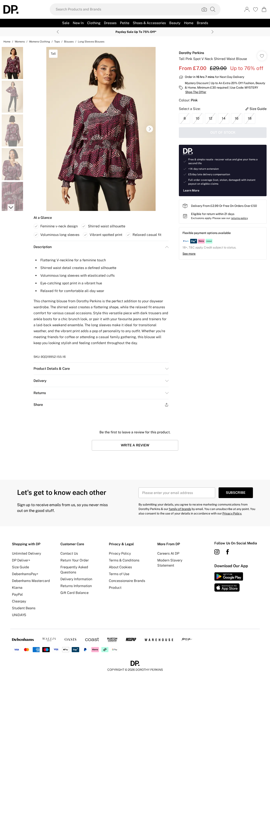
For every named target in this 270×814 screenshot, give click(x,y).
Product (115, 588)
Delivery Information (76, 579)
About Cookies (120, 567)
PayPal (17, 594)
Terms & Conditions (124, 560)
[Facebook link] (227, 551)
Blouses (69, 41)
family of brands (180, 509)
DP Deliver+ (21, 560)
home (6, 41)
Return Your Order (74, 560)
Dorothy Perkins (191, 53)
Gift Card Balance (74, 593)
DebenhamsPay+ (25, 574)
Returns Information (76, 586)
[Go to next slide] (149, 129)
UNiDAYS (19, 615)
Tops (57, 41)
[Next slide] (212, 31)
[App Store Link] (228, 582)
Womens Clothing (39, 41)
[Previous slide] (57, 31)
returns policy (239, 218)
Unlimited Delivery (26, 553)
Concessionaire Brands (127, 581)
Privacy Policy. (232, 513)
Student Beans (23, 608)
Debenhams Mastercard (31, 581)
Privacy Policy (120, 553)
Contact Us (69, 553)
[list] (101, 129)
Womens (20, 41)
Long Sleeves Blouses (91, 41)
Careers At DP (168, 553)
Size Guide (20, 567)
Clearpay (19, 601)
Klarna (17, 588)
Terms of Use (119, 574)
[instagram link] (216, 551)
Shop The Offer (195, 92)
